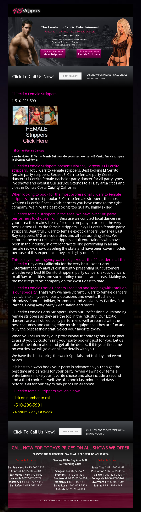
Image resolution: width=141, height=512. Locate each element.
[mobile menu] (124, 11)
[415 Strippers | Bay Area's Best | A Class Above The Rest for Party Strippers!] (26, 10)
